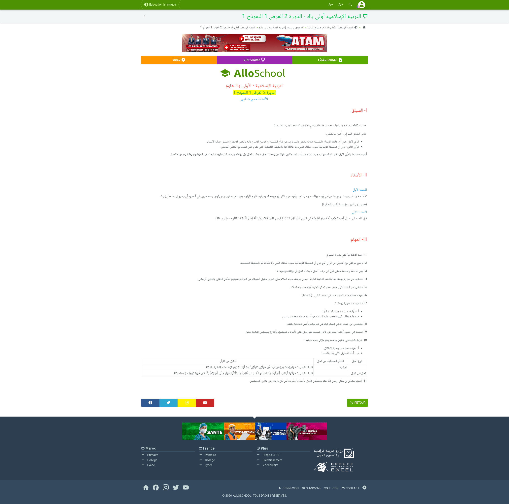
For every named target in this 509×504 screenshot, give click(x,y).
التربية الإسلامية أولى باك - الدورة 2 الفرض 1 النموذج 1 (227, 27)
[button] (362, 4)
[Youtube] (205, 403)
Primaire (152, 455)
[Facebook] (150, 403)
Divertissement (272, 460)
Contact (352, 488)
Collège (152, 460)
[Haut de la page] (364, 488)
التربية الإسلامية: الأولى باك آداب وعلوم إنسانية (330, 27)
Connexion (290, 488)
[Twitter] (168, 403)
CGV (335, 488)
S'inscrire (313, 488)
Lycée (151, 465)
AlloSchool (242, 495)
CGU (327, 488)
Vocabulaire (270, 465)
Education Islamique (162, 4)
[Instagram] (187, 403)
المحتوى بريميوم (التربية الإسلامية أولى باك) (281, 27)
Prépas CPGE (271, 455)
